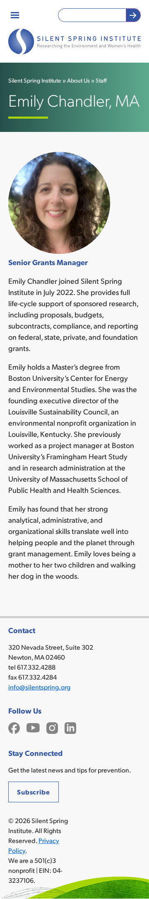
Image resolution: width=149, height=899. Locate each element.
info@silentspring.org (39, 686)
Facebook (14, 727)
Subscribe (33, 791)
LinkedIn (70, 727)
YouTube (33, 727)
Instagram (52, 727)
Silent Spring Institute (34, 80)
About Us (78, 80)
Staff (101, 80)
